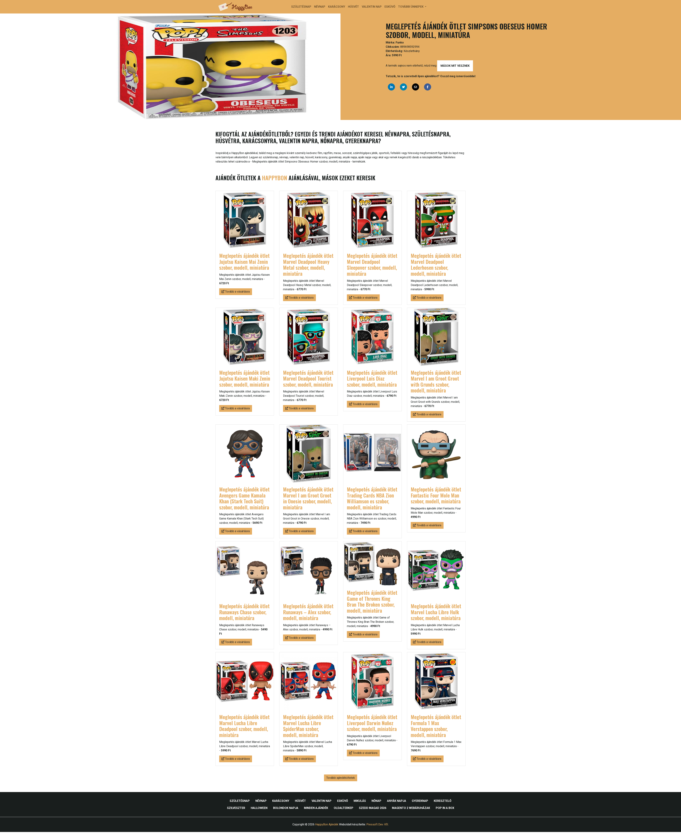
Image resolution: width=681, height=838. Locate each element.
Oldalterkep (343, 808)
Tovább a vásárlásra (237, 291)
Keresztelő (442, 801)
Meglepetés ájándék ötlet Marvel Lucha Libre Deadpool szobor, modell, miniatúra (244, 725)
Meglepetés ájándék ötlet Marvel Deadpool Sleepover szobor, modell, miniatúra (372, 264)
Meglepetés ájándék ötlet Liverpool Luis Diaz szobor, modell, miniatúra (372, 378)
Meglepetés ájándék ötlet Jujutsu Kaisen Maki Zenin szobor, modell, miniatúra (244, 378)
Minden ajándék (316, 808)
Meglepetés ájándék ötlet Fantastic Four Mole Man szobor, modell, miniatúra (436, 495)
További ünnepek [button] (411, 6)
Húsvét (353, 6)
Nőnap (376, 801)
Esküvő (389, 6)
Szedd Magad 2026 (372, 808)
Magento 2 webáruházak (411, 808)
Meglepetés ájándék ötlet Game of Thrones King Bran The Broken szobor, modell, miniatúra (372, 601)
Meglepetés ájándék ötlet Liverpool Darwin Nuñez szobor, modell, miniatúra (372, 722)
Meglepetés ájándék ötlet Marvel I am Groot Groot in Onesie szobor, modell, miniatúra (308, 498)
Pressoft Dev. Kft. (377, 824)
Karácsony (336, 6)
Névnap (319, 6)
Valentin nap (372, 6)
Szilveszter (236, 808)
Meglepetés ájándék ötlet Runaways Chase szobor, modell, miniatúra (244, 612)
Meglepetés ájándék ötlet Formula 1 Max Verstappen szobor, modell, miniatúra (436, 725)
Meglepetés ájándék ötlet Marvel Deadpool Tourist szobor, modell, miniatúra (308, 378)
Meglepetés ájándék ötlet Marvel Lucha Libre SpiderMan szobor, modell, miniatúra (308, 725)
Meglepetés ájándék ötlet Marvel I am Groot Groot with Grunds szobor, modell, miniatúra (436, 381)
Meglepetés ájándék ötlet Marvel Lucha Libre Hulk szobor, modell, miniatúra (436, 612)
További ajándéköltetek (340, 777)
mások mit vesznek (455, 65)
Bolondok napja (285, 808)
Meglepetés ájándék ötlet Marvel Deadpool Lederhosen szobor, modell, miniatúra (436, 264)
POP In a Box (445, 808)
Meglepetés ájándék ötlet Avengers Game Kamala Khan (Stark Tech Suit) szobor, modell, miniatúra (244, 498)
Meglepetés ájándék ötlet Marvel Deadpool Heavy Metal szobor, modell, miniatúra (308, 264)
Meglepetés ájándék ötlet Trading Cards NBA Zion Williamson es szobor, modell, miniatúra (372, 498)
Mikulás (360, 801)
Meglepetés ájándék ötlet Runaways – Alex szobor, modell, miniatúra (308, 612)
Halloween (259, 808)
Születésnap (301, 6)
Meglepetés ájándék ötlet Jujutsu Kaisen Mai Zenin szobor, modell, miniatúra (244, 261)
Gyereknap (420, 801)
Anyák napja (396, 801)
